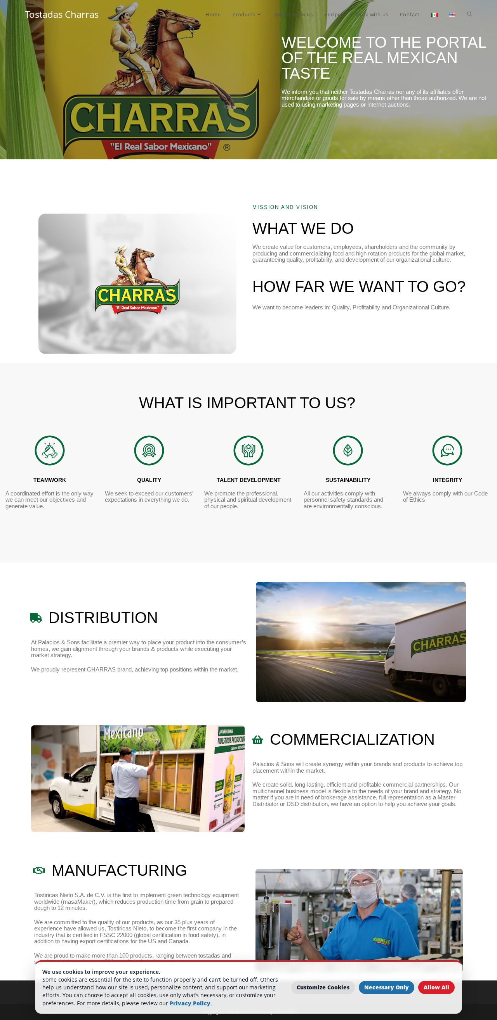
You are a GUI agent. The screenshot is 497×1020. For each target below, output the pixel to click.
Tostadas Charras (62, 14)
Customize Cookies (323, 987)
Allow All (436, 987)
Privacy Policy (190, 1003)
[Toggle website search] (469, 14)
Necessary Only (386, 987)
